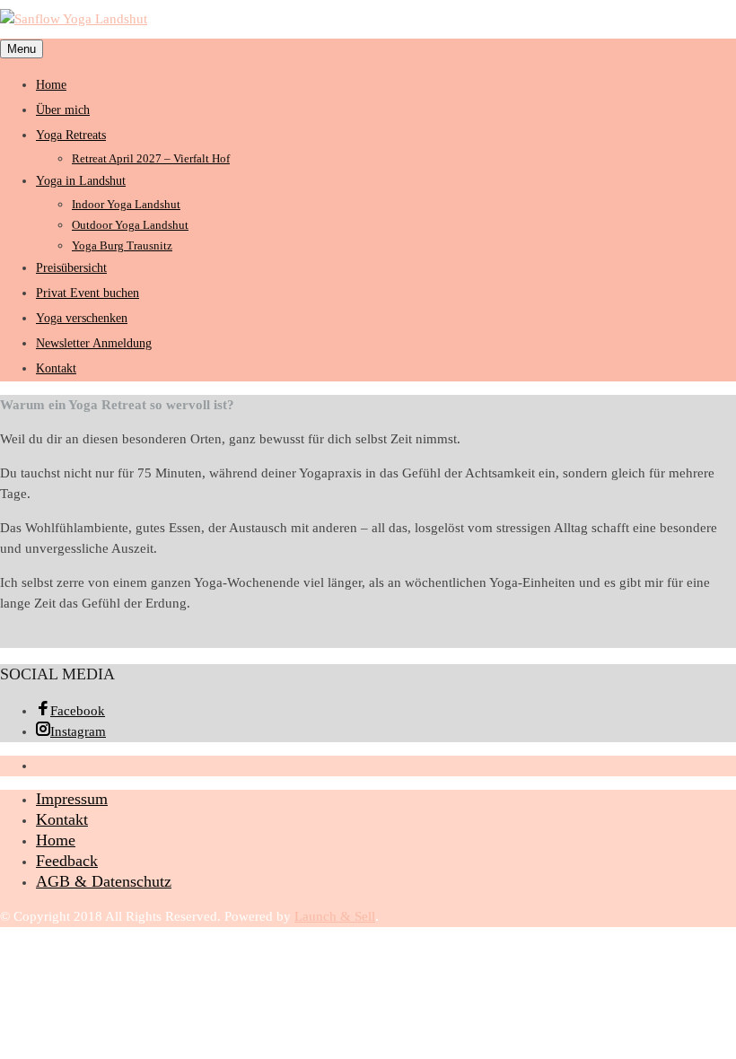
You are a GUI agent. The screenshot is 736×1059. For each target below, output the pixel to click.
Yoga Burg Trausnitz (122, 245)
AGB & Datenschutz (103, 881)
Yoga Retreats (71, 135)
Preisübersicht (71, 268)
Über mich (63, 110)
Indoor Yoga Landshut (126, 204)
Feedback (67, 861)
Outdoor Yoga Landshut (130, 225)
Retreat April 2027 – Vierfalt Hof (151, 158)
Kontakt (56, 368)
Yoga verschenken (81, 318)
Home (51, 85)
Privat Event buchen (87, 293)
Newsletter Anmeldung (94, 343)
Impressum (72, 799)
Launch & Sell (334, 916)
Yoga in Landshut (81, 181)
